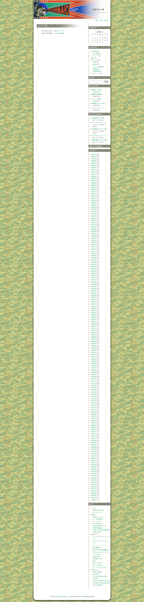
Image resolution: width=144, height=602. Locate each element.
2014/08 (93, 469)
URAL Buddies (97, 572)
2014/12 (93, 460)
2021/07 (93, 286)
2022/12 (93, 249)
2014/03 (93, 480)
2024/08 (93, 205)
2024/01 (93, 220)
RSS (101, 20)
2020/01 (93, 326)
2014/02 (93, 482)
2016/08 (93, 416)
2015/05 (93, 449)
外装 (94, 64)
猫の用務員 (96, 547)
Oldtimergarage (97, 528)
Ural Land (96, 574)
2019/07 (93, 339)
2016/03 (93, 427)
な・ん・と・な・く (99, 545)
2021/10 (93, 280)
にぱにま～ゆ (98, 9)
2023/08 (93, 231)
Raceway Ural (97, 523)
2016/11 (93, 409)
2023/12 (93, 222)
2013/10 (93, 491)
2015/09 (93, 440)
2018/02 (93, 376)
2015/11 (93, 436)
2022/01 (93, 273)
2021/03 (93, 295)
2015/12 (93, 434)
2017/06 (93, 394)
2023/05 (93, 238)
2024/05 (93, 211)
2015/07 (93, 445)
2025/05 (93, 185)
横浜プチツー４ (59, 31)
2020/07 (93, 313)
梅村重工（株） (98, 558)
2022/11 (93, 251)
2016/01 (93, 431)
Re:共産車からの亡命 (97, 118)
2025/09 (93, 176)
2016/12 (93, 407)
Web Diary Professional (61, 596)
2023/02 (93, 244)
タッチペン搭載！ (96, 99)
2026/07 (93, 154)
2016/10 (93, 412)
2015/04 (93, 451)
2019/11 (93, 330)
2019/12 (93, 328)
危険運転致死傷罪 (96, 94)
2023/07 (93, 233)
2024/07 (93, 207)
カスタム (94, 60)
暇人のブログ (97, 563)
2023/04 (93, 240)
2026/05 (93, 159)
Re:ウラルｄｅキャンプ (98, 122)
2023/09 (93, 229)
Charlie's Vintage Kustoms (101, 580)
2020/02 (93, 324)
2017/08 (93, 390)
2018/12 (93, 354)
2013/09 (93, 493)
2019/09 (93, 335)
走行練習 (96, 53)
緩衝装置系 (96, 71)
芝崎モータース (98, 517)
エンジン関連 (97, 67)
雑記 (92, 58)
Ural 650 (95, 578)
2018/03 (93, 374)
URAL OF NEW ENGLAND (101, 530)
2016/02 (93, 429)
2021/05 (93, 291)
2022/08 (93, 258)
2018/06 (93, 368)
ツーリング (94, 56)
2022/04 (93, 266)
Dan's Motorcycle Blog (100, 576)
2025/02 (93, 192)
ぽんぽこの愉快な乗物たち (101, 550)
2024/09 (93, 203)
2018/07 (93, 365)
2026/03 (93, 163)
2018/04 (93, 372)
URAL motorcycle (98, 510)
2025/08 (93, 178)
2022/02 (93, 271)
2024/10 (93, 200)
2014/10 (93, 464)
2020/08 (93, 310)
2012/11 (93, 500)
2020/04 (93, 319)
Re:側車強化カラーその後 (99, 129)
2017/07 (93, 392)
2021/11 (93, 277)
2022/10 (93, 253)
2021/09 (93, 282)
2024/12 (93, 196)
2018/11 (93, 357)
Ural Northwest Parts (99, 525)
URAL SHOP (97, 532)
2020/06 (93, 315)
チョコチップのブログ (100, 567)
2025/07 (93, 181)
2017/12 (93, 381)
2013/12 (93, 487)
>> (103, 32)
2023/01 (93, 247)
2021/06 (93, 288)
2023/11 (93, 225)
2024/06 (93, 209)
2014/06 (93, 473)
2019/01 (93, 352)
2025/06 (93, 183)
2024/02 (93, 218)
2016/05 (93, 423)
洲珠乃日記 (96, 556)
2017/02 (93, 403)
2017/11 (93, 383)
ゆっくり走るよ (98, 565)
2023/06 (93, 236)
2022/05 (93, 264)
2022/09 (93, 255)
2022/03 (93, 269)
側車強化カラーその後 (98, 103)
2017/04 (93, 398)
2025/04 (93, 187)
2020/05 (93, 317)
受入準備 (94, 51)
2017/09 (93, 387)
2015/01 (93, 458)
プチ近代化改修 (59, 33)
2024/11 (93, 198)
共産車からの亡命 (96, 90)
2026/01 (93, 167)
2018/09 (93, 361)
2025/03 (93, 189)
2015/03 (93, 453)
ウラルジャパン (98, 512)
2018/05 (93, 370)
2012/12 (93, 498)
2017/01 (93, 405)
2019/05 (93, 343)
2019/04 (93, 346)
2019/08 (93, 337)
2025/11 (93, 172)
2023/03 (93, 242)
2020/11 (93, 304)
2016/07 (93, 418)
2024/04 (93, 214)
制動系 (95, 69)
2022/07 (93, 260)
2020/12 (93, 302)
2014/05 (93, 475)
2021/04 (93, 293)
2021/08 (93, 284)
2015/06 (93, 447)
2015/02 (93, 456)
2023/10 (93, 227)
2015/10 (93, 438)
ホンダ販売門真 (98, 519)
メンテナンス (95, 73)
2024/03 (93, 216)
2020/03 (93, 321)
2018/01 (93, 379)
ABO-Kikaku (80, 596)
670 (94, 561)
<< (95, 32)
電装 (94, 62)
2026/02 (93, 165)
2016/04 (93, 425)
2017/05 (93, 396)
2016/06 (93, 420)
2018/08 (93, 363)
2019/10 (93, 332)
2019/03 (93, 348)
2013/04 (93, 495)
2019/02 (93, 350)
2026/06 (93, 156)
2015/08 (93, 442)
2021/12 (93, 275)
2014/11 (93, 462)
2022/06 (93, 262)
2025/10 (93, 174)
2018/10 (93, 359)
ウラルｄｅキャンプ (97, 108)
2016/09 (93, 414)
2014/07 (93, 471)
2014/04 (93, 478)
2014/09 (93, 467)
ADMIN (106, 20)
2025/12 (93, 170)
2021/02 (93, 297)
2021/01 (93, 299)
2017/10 (93, 385)
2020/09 (93, 308)
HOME (97, 20)
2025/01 (93, 194)
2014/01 (93, 484)
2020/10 (93, 306)
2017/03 (93, 401)
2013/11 (93, 489)
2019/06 (93, 341)
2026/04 (93, 161)
